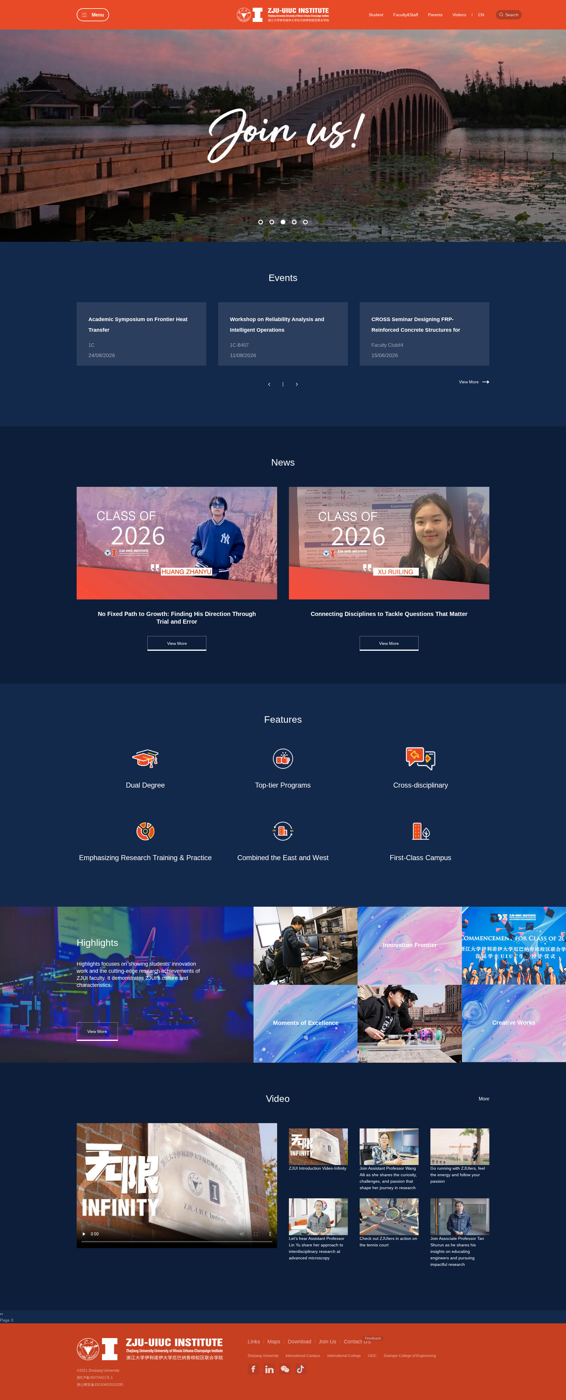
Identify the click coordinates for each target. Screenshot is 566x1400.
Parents (435, 14)
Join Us (327, 1342)
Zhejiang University (263, 1356)
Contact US (357, 1341)
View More (469, 381)
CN (481, 14)
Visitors (459, 14)
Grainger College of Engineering (410, 1356)
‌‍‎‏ (283, 107)
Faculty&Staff (405, 14)
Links (254, 1342)
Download (299, 1342)
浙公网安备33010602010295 (100, 1385)
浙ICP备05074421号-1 (95, 1378)
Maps (273, 1342)
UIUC (372, 1356)
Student (376, 14)
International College (344, 1356)
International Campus (303, 1356)
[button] (260, 222)
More (484, 1098)
